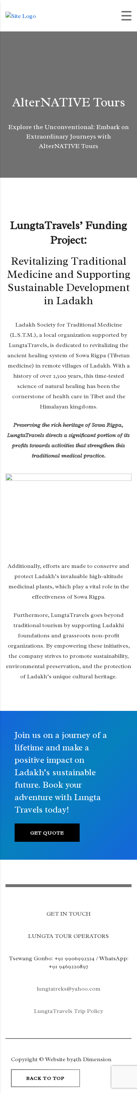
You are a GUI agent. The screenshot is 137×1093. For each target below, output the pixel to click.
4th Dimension (92, 1059)
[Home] (20, 15)
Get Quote (47, 833)
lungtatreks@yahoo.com (68, 988)
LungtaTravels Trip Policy (68, 1011)
